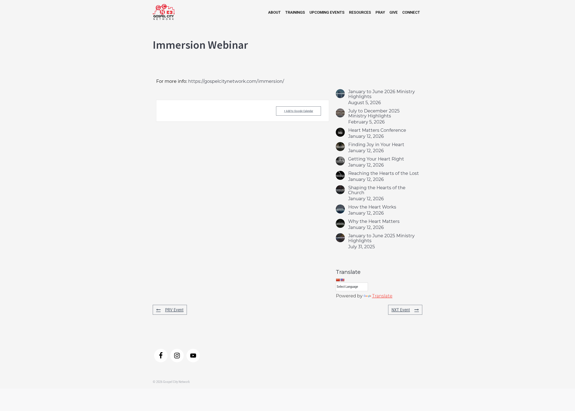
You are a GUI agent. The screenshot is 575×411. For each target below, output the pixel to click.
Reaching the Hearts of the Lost (383, 173)
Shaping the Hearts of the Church (376, 190)
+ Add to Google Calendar (298, 111)
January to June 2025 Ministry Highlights (381, 238)
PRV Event (174, 309)
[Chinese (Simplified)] (338, 280)
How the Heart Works (372, 206)
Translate (382, 296)
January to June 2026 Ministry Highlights (381, 94)
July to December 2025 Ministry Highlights (374, 113)
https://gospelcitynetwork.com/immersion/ (236, 81)
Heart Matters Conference (377, 130)
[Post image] (340, 93)
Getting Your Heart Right (376, 158)
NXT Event (400, 309)
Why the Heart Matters (374, 221)
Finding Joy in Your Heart (376, 144)
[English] (342, 280)
